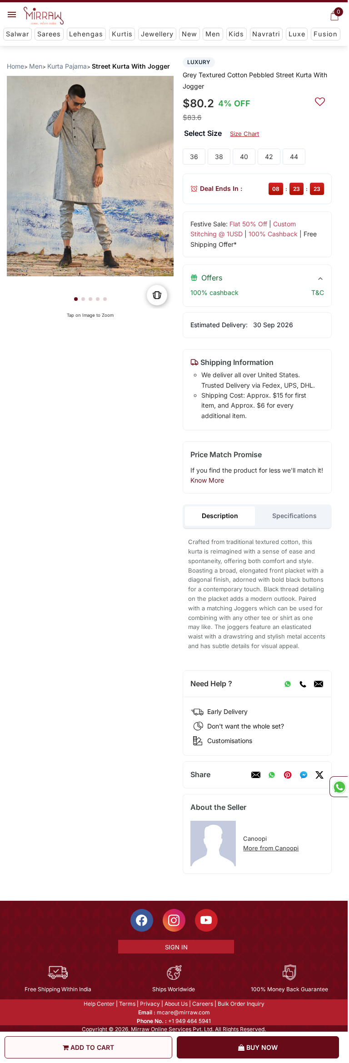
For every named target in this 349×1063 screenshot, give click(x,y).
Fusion (326, 34)
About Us (176, 1003)
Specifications (294, 515)
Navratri (266, 34)
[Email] (318, 684)
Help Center (99, 1003)
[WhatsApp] (287, 684)
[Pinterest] (287, 774)
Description (220, 515)
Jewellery (157, 34)
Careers (202, 1003)
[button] (76, 299)
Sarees (49, 34)
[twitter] (319, 774)
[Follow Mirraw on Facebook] (141, 920)
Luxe (297, 34)
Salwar (17, 34)
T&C (317, 292)
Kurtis (122, 34)
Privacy (150, 1003)
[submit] (320, 100)
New (189, 34)
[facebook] (303, 774)
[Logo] (44, 16)
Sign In (176, 947)
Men (212, 34)
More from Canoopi (271, 848)
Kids (236, 34)
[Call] (302, 684)
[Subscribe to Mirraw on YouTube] (206, 920)
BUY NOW (261, 1047)
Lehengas (86, 34)
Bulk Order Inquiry (241, 1003)
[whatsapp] (271, 774)
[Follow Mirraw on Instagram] (174, 920)
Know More (207, 480)
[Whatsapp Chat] (338, 786)
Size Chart (244, 133)
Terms (127, 1003)
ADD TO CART (91, 1047)
